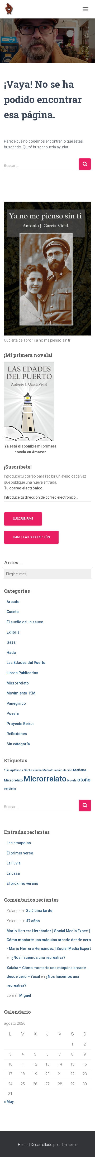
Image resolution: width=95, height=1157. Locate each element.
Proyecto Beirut (20, 724)
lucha (38, 770)
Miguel (25, 995)
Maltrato (48, 770)
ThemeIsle (68, 1145)
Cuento (13, 612)
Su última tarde (39, 910)
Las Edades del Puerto (26, 662)
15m (7, 770)
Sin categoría (18, 744)
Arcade (13, 602)
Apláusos (16, 770)
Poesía (13, 713)
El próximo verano (22, 883)
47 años (33, 921)
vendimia (10, 788)
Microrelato (13, 780)
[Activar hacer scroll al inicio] (84, 1146)
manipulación (63, 770)
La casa (13, 873)
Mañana (79, 770)
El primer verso (20, 853)
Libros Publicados (22, 673)
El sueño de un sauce (25, 622)
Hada (11, 652)
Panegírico (16, 703)
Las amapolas (19, 843)
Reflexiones (17, 734)
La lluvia (14, 863)
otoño (84, 780)
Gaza (11, 642)
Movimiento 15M (21, 693)
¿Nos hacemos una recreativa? (38, 957)
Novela (72, 780)
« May (9, 1102)
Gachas (29, 770)
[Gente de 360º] (11, 9)
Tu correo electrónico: (24, 488)
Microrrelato (18, 683)
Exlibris (13, 632)
